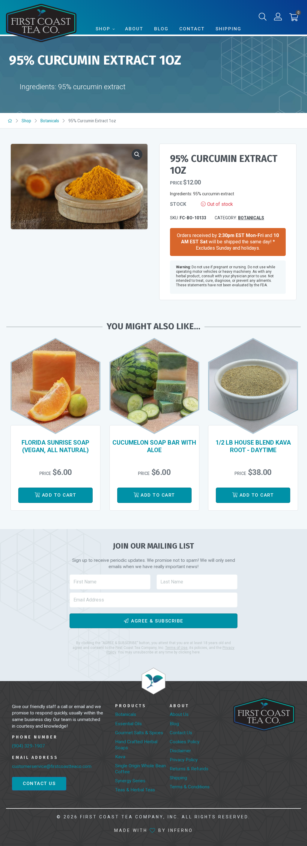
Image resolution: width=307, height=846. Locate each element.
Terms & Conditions (190, 787)
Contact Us (39, 783)
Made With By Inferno (153, 830)
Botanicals (49, 120)
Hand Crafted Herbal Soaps (136, 744)
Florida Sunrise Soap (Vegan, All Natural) (55, 446)
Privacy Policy (184, 759)
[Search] (263, 18)
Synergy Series (130, 781)
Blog (161, 29)
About (134, 29)
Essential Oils (128, 723)
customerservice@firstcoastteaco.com (51, 766)
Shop (103, 29)
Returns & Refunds (189, 768)
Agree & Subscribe (157, 620)
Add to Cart (59, 495)
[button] (293, 18)
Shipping (228, 29)
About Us (179, 714)
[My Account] (278, 18)
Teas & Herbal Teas (135, 790)
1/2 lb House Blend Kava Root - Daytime (253, 446)
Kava (120, 756)
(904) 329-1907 (28, 746)
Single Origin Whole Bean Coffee (140, 768)
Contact (192, 29)
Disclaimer (180, 750)
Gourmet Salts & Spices (139, 732)
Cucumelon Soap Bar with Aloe (154, 446)
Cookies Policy (184, 741)
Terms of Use (176, 648)
